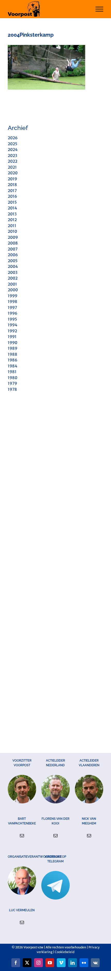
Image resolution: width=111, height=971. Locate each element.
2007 (13, 249)
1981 (12, 371)
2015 (12, 202)
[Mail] (22, 836)
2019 (12, 178)
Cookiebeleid (64, 952)
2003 (12, 272)
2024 (13, 149)
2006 (13, 254)
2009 (13, 237)
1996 (12, 313)
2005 (13, 260)
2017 (12, 190)
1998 (12, 301)
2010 (12, 231)
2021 (12, 167)
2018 (12, 184)
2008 (13, 243)
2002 (13, 278)
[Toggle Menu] (99, 9)
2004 (13, 266)
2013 (12, 214)
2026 (13, 137)
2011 (12, 225)
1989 (12, 348)
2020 (13, 172)
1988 (12, 354)
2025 (12, 143)
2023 (12, 155)
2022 (12, 161)
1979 (12, 383)
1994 (12, 324)
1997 (12, 307)
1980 (12, 377)
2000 (13, 289)
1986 (12, 360)
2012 (12, 219)
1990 (12, 342)
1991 (12, 336)
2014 (12, 208)
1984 (12, 366)
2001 (12, 284)
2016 (12, 196)
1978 (12, 389)
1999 (12, 295)
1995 (12, 319)
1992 (12, 330)
